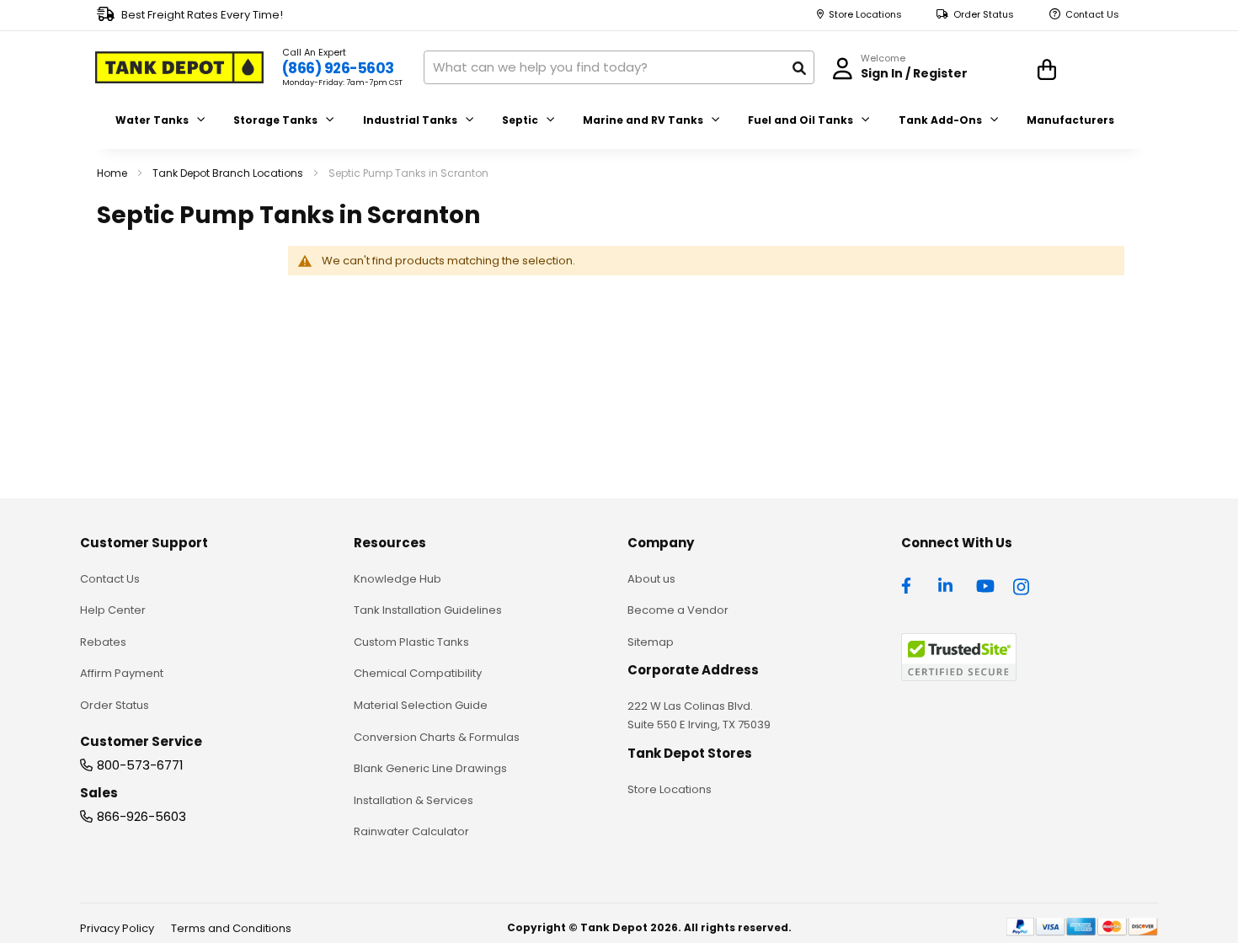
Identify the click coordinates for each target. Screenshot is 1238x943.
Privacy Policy (117, 928)
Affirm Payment (121, 673)
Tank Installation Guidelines (428, 610)
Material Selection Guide (421, 705)
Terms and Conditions (231, 928)
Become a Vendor (677, 610)
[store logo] (179, 67)
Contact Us (1092, 14)
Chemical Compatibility (418, 673)
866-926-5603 (141, 816)
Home (113, 173)
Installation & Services (413, 800)
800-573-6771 (140, 765)
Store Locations (865, 14)
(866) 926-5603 (338, 68)
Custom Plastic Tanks (411, 642)
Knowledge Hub (397, 579)
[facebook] (910, 584)
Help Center (113, 610)
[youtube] (985, 584)
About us (651, 579)
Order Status (983, 14)
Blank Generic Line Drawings (430, 768)
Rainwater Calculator (411, 831)
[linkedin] (947, 584)
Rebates (103, 642)
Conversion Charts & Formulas (437, 737)
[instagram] (1022, 584)
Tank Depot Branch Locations (229, 173)
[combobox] (619, 67)
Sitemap (650, 642)
